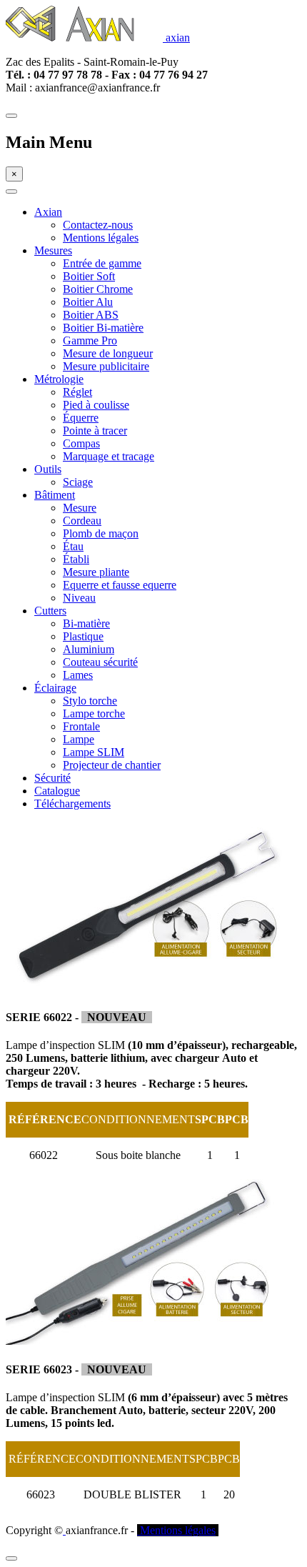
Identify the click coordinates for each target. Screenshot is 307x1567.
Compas (81, 443)
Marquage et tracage (108, 456)
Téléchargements (72, 803)
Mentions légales (101, 238)
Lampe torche (94, 713)
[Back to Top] (11, 1558)
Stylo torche (90, 701)
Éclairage (55, 688)
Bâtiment (54, 495)
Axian (48, 212)
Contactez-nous (98, 225)
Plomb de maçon (101, 533)
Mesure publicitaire (106, 366)
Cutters (50, 611)
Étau (73, 546)
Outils (47, 469)
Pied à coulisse (96, 405)
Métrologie (59, 379)
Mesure (79, 508)
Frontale (81, 726)
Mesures (53, 250)
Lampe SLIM (93, 752)
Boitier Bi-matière (103, 328)
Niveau (79, 598)
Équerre (81, 418)
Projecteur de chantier (112, 765)
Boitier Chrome (98, 289)
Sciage (78, 482)
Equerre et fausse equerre (119, 585)
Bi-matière (86, 623)
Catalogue (57, 791)
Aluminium (88, 649)
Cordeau (82, 520)
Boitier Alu (88, 302)
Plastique (83, 636)
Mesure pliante (96, 572)
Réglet (77, 392)
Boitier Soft (89, 276)
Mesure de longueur (108, 353)
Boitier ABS (91, 315)
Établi (76, 559)
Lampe (78, 739)
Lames (78, 675)
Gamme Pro (90, 340)
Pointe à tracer (95, 430)
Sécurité (52, 778)
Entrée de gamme (102, 263)
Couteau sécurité (100, 662)
